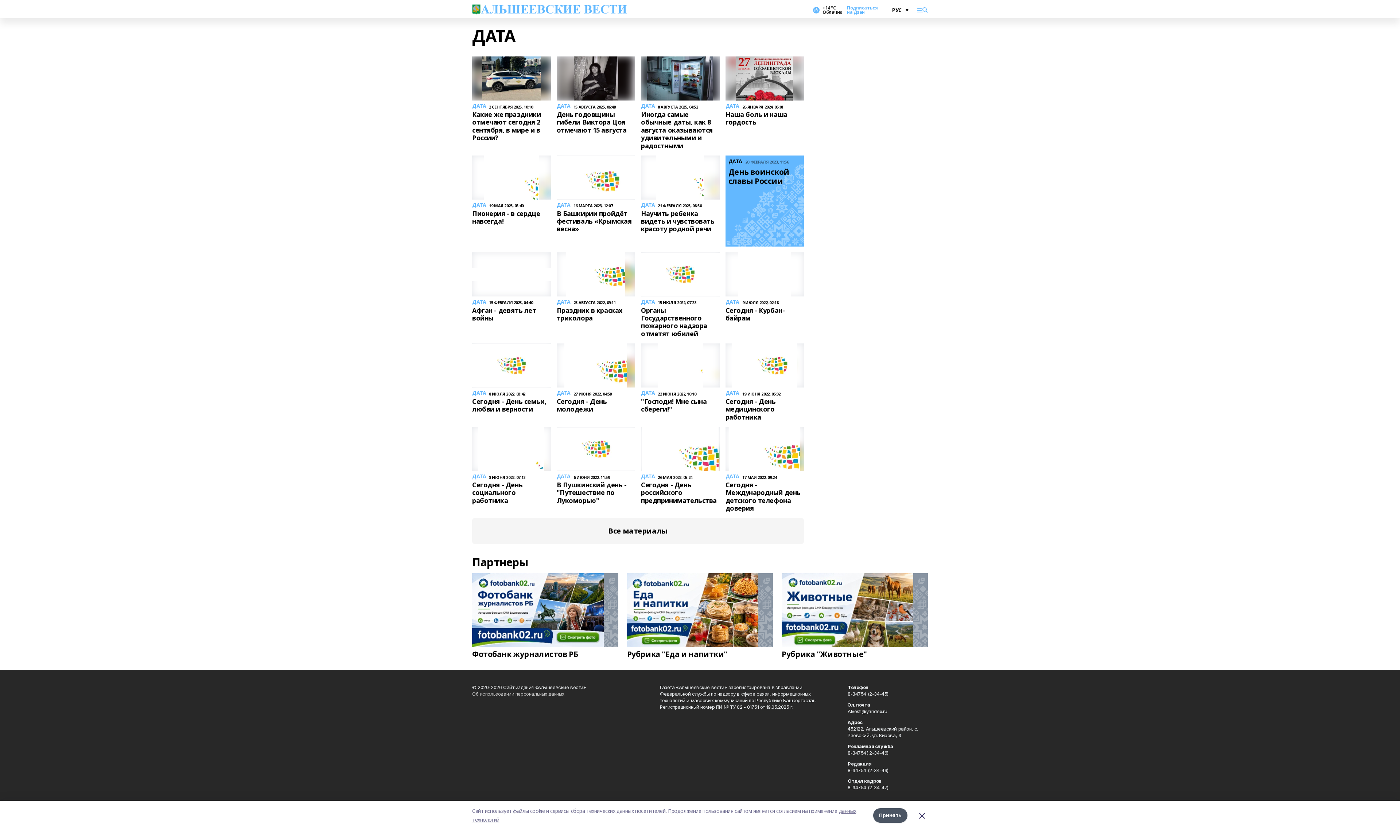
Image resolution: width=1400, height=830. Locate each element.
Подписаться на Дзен (862, 10)
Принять (890, 815)
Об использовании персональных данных (518, 694)
